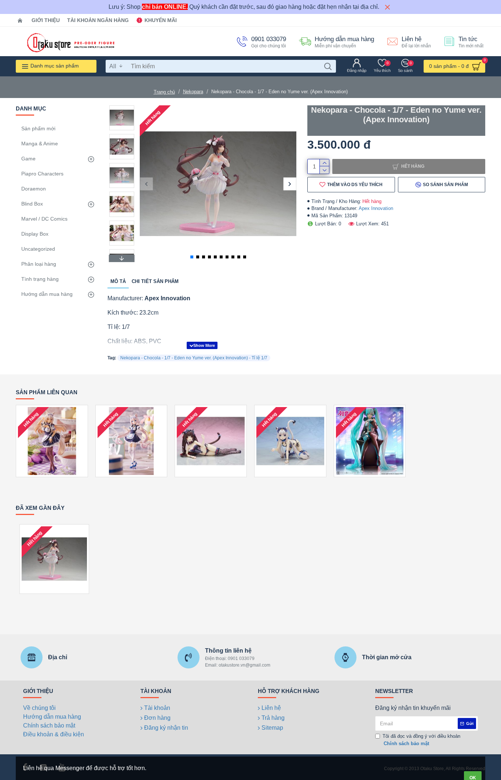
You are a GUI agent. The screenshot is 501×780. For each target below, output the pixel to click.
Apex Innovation (376, 208)
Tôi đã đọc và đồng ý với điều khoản (421, 739)
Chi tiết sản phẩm (155, 281)
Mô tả (118, 281)
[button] (146, 183)
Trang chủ (164, 92)
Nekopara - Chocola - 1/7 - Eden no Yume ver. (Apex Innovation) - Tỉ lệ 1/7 (193, 357)
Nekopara (193, 91)
